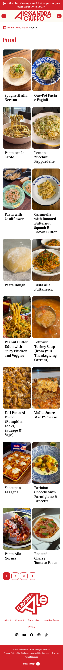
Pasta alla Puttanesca (43, 287)
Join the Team (51, 620)
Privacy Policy (9, 653)
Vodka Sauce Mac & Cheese (45, 415)
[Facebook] (31, 635)
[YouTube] (24, 635)
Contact (19, 620)
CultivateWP (33, 656)
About (7, 620)
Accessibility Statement (40, 653)
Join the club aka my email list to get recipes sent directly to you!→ (31, 5)
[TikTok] (46, 635)
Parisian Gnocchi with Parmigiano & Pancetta (45, 494)
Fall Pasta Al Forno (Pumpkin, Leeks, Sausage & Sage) (15, 424)
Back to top (29, 663)
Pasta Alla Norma (13, 556)
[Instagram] (16, 635)
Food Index (22, 27)
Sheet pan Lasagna (13, 490)
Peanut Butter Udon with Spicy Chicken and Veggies (16, 349)
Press (31, 627)
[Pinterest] (39, 635)
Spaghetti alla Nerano (16, 97)
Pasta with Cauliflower (14, 216)
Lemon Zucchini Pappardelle (44, 157)
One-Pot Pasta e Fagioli (45, 97)
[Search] (59, 16)
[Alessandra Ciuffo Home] (32, 16)
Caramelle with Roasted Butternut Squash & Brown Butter (45, 223)
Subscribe (33, 620)
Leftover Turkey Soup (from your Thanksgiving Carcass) (45, 351)
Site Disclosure (23, 653)
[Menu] (3, 16)
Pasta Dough (15, 285)
